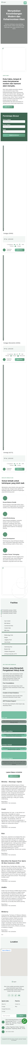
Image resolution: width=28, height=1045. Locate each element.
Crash (3, 809)
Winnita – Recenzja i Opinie (11, 782)
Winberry (4, 912)
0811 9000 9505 (10, 1031)
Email (4, 129)
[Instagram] (12, 995)
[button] (25, 2)
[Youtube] (19, 995)
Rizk (3, 833)
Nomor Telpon (6, 124)
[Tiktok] (15, 995)
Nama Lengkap (7, 119)
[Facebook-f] (9, 995)
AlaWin (4, 887)
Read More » (4, 801)
